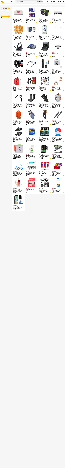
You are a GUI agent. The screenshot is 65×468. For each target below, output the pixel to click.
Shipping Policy (6, 11)
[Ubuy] (2, 1)
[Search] (42, 1)
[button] (47, 1)
